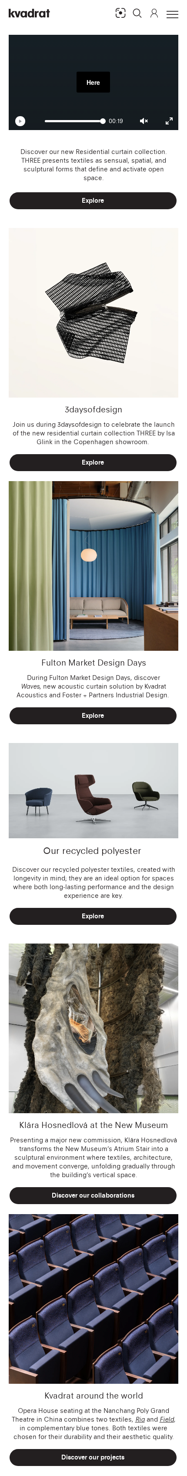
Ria (140, 1419)
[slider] (75, 121)
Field (167, 1419)
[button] (137, 13)
